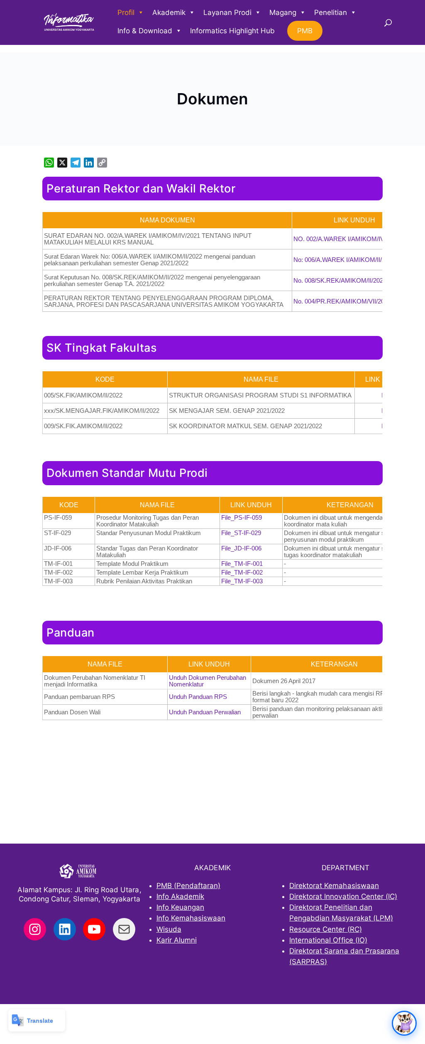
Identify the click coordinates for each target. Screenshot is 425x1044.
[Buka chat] (404, 1023)
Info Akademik (180, 896)
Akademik (169, 12)
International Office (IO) (328, 940)
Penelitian (330, 12)
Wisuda (168, 929)
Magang (282, 12)
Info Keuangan (180, 907)
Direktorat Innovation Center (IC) (343, 896)
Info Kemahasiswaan (191, 918)
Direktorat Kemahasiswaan (334, 885)
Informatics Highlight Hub (232, 31)
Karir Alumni (176, 940)
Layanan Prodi (227, 12)
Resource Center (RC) (325, 929)
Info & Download (144, 31)
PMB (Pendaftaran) (188, 885)
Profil (125, 12)
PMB (305, 31)
